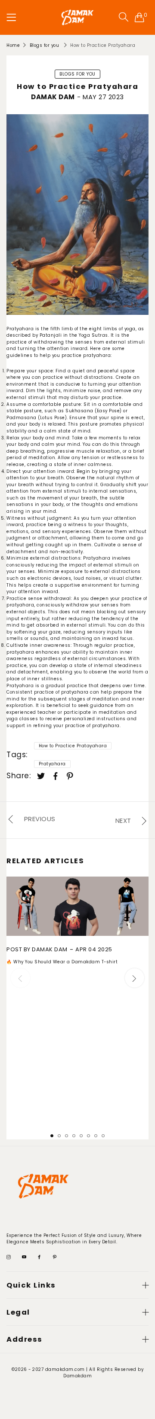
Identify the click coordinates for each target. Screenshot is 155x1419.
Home (13, 45)
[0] (140, 17)
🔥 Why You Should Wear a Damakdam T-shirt (62, 962)
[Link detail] (8, 1257)
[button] (134, 978)
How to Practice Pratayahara (73, 746)
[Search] (123, 17)
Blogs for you (44, 45)
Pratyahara (52, 764)
